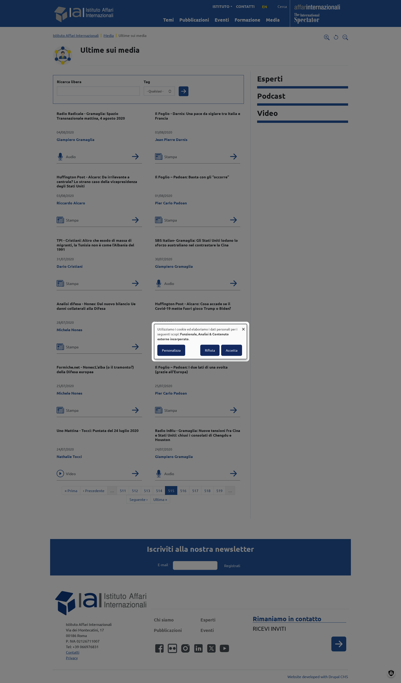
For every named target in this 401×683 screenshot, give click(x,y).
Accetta (231, 350)
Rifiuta (210, 350)
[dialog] (200, 341)
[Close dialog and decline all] (243, 327)
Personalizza (171, 350)
